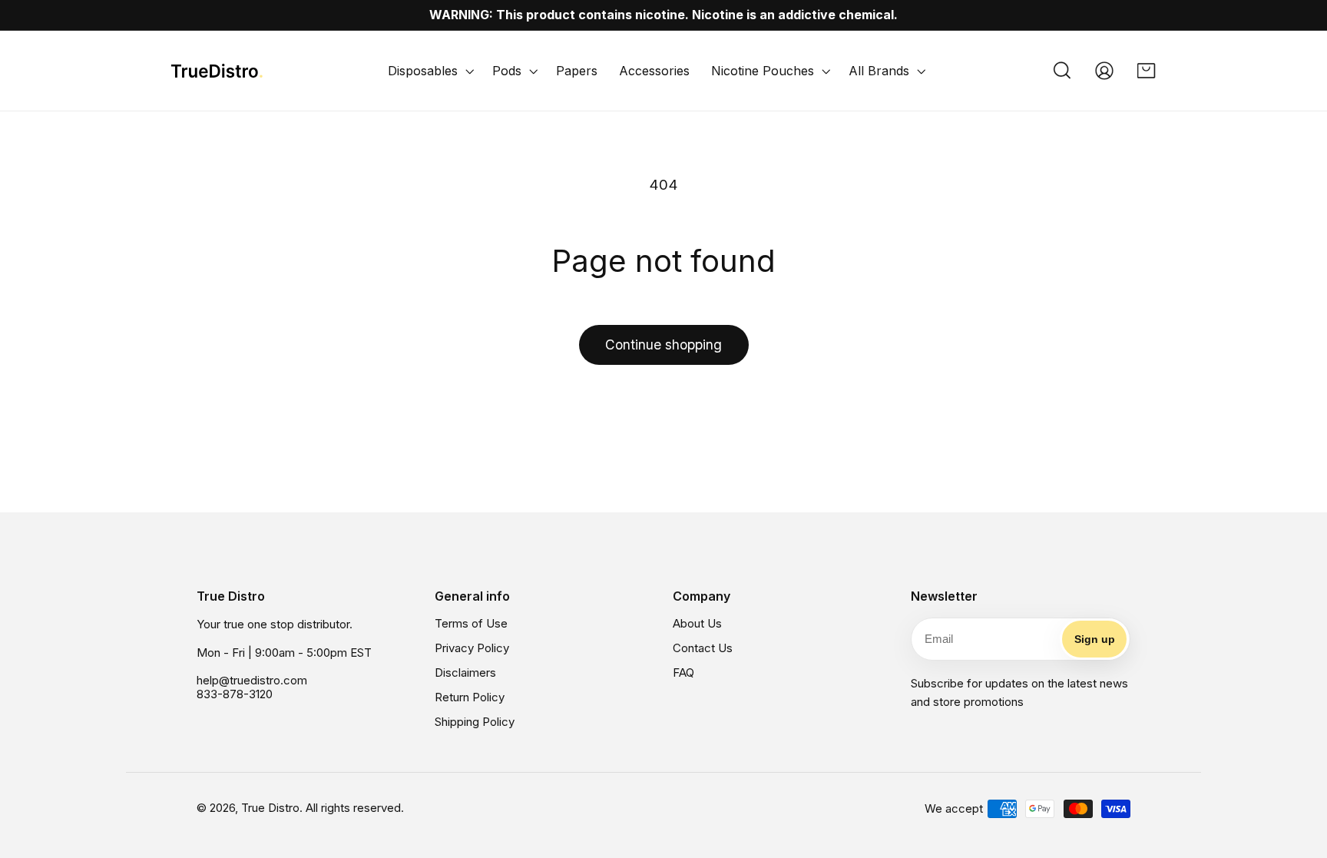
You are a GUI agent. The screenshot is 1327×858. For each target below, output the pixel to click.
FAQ (683, 672)
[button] (429, 70)
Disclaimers (465, 672)
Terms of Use (471, 624)
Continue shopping (663, 344)
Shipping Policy (475, 721)
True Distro (270, 807)
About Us (697, 624)
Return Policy (470, 697)
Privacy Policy (472, 648)
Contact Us (703, 648)
